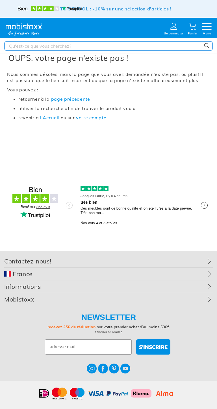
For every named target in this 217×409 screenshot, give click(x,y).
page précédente (70, 99)
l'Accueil (49, 117)
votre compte (91, 117)
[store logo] (24, 29)
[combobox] (108, 46)
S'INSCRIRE (153, 347)
